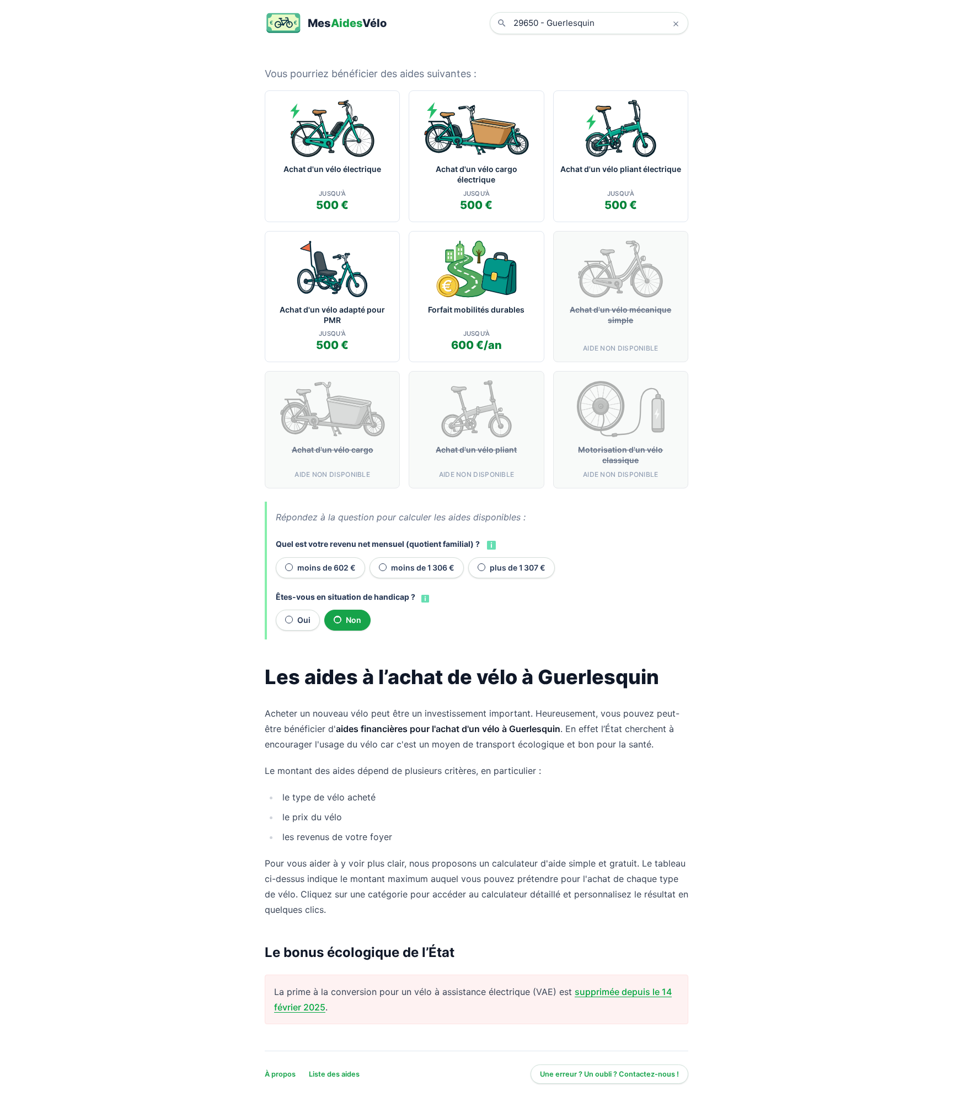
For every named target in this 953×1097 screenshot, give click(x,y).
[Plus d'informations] (490, 544)
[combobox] (597, 23)
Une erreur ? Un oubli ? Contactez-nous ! (609, 1074)
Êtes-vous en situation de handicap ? (345, 596)
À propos (280, 1074)
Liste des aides (334, 1074)
